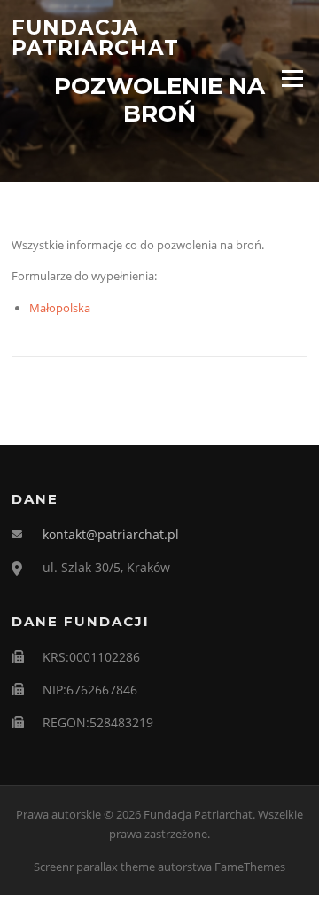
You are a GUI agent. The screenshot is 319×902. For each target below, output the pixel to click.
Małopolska (59, 308)
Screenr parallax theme (94, 867)
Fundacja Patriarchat (95, 37)
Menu (291, 78)
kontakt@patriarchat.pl (111, 534)
